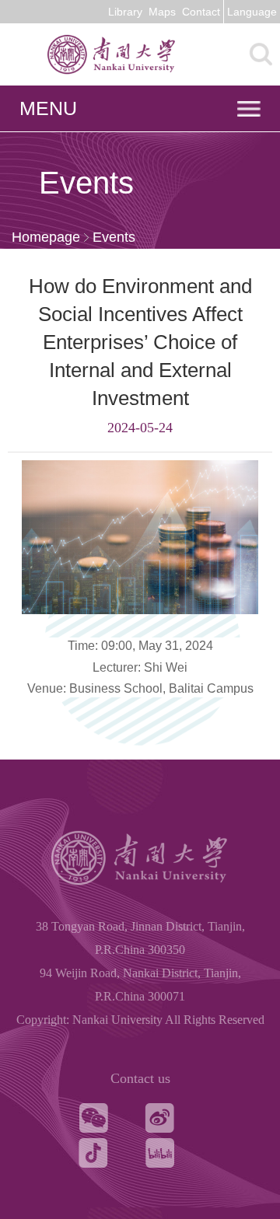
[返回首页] (140, 74)
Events (114, 237)
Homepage (46, 237)
